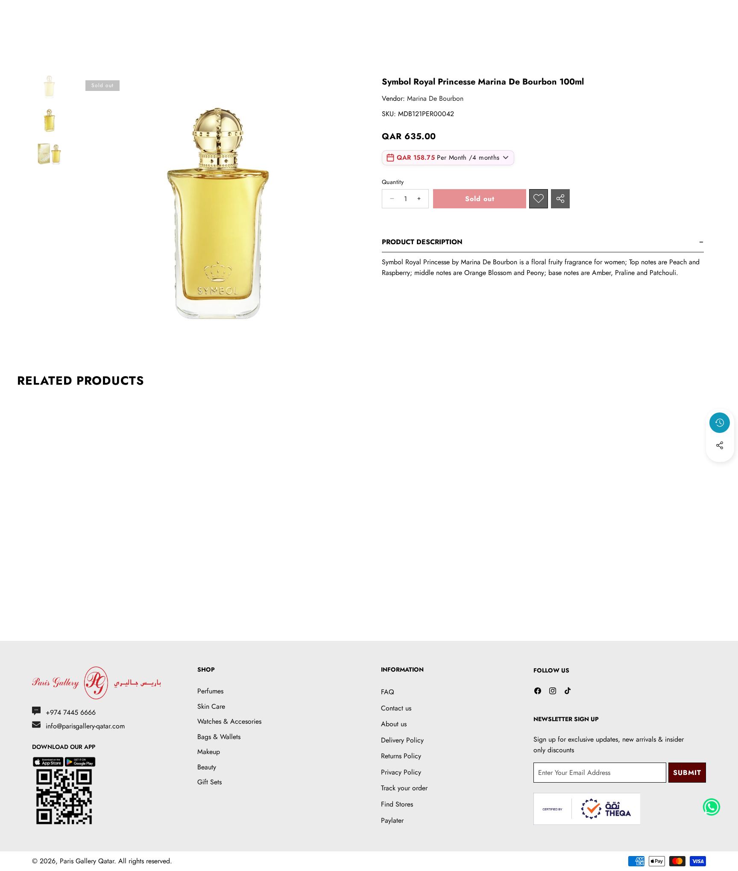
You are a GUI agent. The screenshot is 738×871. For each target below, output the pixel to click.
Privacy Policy (401, 772)
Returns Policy (401, 756)
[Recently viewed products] (719, 422)
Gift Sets (209, 782)
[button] (720, 468)
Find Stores (397, 804)
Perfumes (210, 691)
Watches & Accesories (229, 721)
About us (394, 724)
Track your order (404, 788)
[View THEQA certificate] (586, 809)
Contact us (396, 708)
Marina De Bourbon (435, 98)
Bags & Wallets (218, 737)
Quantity (393, 182)
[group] (49, 87)
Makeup (208, 752)
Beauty (206, 767)
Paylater (392, 820)
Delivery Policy (402, 740)
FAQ (387, 692)
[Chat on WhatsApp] (711, 804)
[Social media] (719, 445)
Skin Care (211, 706)
